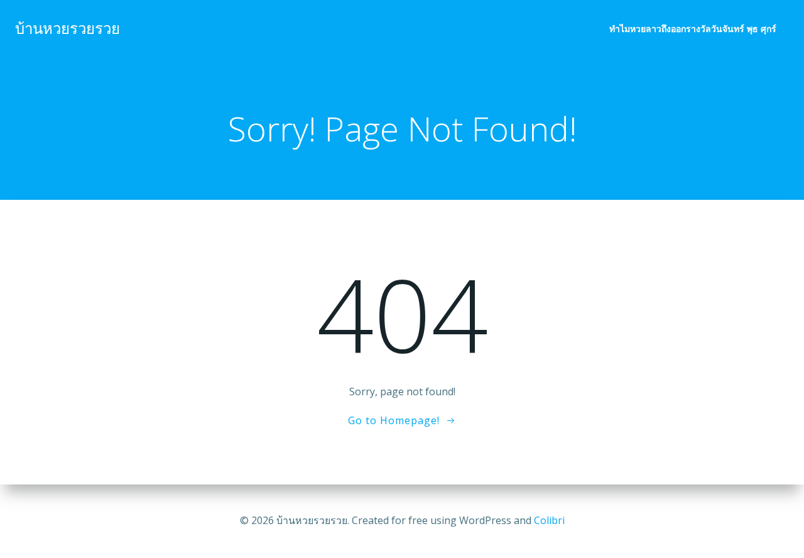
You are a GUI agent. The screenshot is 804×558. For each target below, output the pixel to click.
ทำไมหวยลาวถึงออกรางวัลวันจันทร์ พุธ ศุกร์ (692, 29)
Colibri (549, 520)
